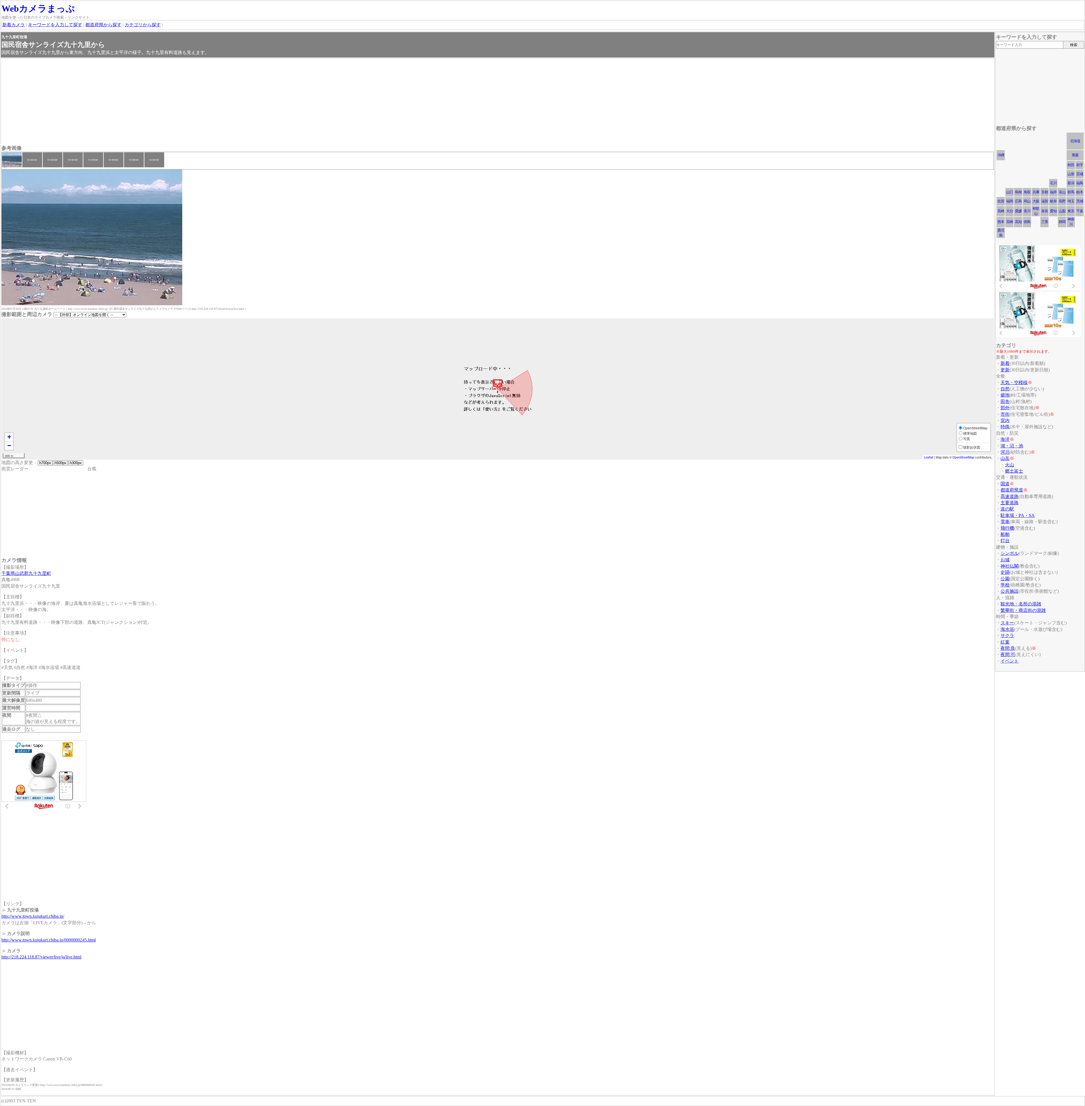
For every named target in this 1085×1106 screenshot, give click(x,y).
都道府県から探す (103, 24)
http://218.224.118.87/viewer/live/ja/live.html (41, 957)
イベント (1010, 661)
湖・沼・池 (1012, 445)
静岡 (1062, 222)
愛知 (1053, 211)
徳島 (1027, 222)
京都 (1044, 192)
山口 (1009, 192)
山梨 (1062, 211)
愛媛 (1018, 211)
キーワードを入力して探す (55, 24)
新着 (1005, 363)
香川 (1027, 211)
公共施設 (1010, 591)
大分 (1009, 211)
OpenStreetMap (963, 457)
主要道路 (1010, 502)
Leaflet (928, 457)
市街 (1005, 414)
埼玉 (1070, 201)
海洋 (1005, 439)
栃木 (1079, 192)
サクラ (1007, 635)
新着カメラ (13, 24)
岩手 (1079, 165)
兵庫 (1035, 192)
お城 (1005, 559)
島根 (1018, 192)
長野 (1062, 201)
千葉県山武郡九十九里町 (26, 573)
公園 (1005, 578)
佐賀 (1000, 201)
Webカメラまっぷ (38, 8)
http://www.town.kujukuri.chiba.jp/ (32, 916)
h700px (45, 463)
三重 (1044, 222)
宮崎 (1009, 222)
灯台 (1005, 540)
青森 (1075, 155)
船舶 (1005, 534)
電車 (1005, 521)
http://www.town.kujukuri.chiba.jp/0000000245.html (48, 940)
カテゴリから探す (143, 24)
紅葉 (1005, 642)
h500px (60, 463)
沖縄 (1000, 155)
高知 (1018, 222)
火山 (1009, 464)
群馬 (1070, 192)
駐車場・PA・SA (1018, 515)
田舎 (1005, 401)
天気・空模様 (1014, 382)
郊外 (1005, 407)
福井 (1053, 192)
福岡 (1009, 201)
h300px (76, 463)
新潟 (1070, 183)
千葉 (1079, 211)
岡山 (1027, 201)
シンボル (1010, 553)
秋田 (1070, 165)
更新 (1005, 369)
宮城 (1079, 174)
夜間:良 (1008, 648)
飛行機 (1007, 528)
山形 (1070, 174)
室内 (1005, 420)
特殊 (1005, 426)
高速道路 (1010, 496)
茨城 (1079, 201)
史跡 (1005, 572)
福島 (1079, 183)
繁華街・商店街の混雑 (1023, 610)
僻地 (1005, 395)
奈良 (1044, 211)
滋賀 (1044, 201)
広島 (1018, 201)
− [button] (9, 445)
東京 (1070, 211)
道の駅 (1007, 509)
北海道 (1075, 141)
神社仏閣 (1010, 566)
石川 (1053, 183)
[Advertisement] (170, 102)
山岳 (1005, 458)
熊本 (1000, 222)
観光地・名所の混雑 (1021, 603)
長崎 (1000, 211)
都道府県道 (1012, 490)
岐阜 (1053, 201)
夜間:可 (1008, 654)
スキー (1007, 622)
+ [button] (9, 436)
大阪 (1035, 201)
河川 (1005, 452)
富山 (1062, 192)
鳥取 (1027, 192)
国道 (1005, 483)
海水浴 (1007, 629)
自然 (1005, 388)
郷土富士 (1014, 471)
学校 (1005, 585)
